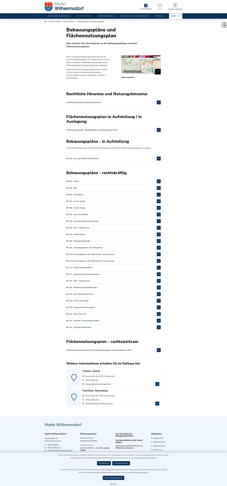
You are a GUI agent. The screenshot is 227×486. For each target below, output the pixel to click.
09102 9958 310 (92, 400)
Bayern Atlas (88, 69)
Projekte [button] (159, 16)
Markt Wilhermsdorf (63, 424)
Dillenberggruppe (159, 446)
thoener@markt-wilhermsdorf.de (98, 384)
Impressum (113, 484)
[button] (224, 24)
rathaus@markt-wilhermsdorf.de (60, 450)
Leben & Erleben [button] (105, 16)
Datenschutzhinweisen (142, 458)
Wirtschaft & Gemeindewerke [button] (134, 16)
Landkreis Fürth (158, 438)
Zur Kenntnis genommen (113, 478)
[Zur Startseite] (45, 22)
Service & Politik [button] (83, 16)
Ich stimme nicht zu (121, 463)
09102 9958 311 (92, 380)
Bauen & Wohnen (69, 22)
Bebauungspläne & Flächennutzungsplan (90, 22)
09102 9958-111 (54, 448)
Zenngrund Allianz (159, 442)
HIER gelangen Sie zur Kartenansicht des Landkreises (86, 65)
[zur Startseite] (64, 6)
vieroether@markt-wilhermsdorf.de (99, 403)
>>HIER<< (147, 148)
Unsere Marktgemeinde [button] (58, 16)
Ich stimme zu (104, 463)
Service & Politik (54, 22)
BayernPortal (157, 450)
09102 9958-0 (53, 445)
